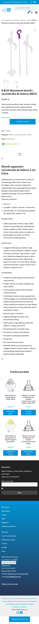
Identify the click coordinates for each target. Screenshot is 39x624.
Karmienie (16, 20)
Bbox (13, 139)
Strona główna (7, 20)
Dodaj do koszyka (23, 122)
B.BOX (8, 139)
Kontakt (4, 547)
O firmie (4, 544)
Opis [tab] (19, 154)
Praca (3, 551)
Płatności (5, 532)
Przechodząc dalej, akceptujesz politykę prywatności (20, 488)
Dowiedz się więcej (10, 412)
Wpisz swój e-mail (7, 481)
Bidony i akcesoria (15, 135)
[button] (35, 30)
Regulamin (5, 522)
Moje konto (5, 507)
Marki (3, 519)
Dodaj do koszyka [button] (28, 412)
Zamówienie (6, 511)
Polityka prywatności (9, 526)
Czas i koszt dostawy (9, 536)
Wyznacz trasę (8, 563)
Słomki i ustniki (26, 20)
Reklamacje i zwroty (8, 540)
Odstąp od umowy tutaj (10, 584)
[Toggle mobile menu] (36, 12)
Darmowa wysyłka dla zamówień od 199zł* (15, 2)
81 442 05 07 (12, 574)
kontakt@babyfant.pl (14, 577)
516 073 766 (24, 574)
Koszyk (4, 515)
